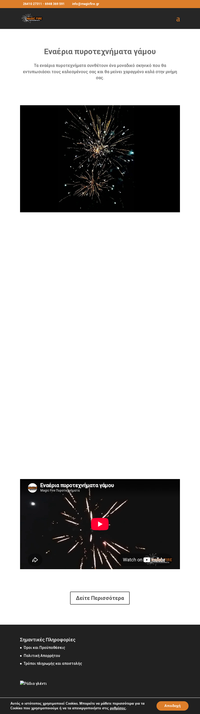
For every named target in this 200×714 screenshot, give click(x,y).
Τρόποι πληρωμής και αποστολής (53, 663)
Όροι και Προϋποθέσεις (44, 647)
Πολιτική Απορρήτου (42, 656)
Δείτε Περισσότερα (100, 598)
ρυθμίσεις (118, 708)
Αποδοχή (172, 705)
